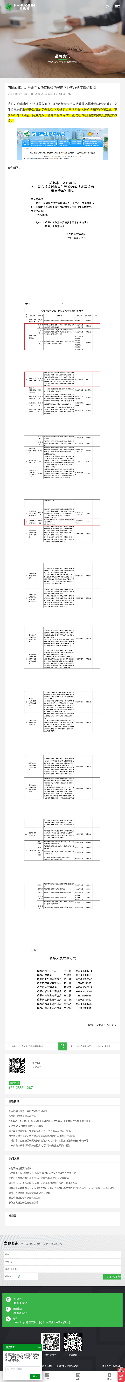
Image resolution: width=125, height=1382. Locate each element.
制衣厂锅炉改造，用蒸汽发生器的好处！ (29, 1111)
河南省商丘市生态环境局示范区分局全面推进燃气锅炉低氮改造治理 (43, 1183)
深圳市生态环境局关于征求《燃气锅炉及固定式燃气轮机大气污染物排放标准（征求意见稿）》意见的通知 (62, 1188)
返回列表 (62, 1046)
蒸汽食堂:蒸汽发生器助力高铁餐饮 (26, 1126)
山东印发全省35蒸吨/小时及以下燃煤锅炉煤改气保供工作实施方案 (42, 1173)
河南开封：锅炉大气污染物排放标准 (27, 1046)
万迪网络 (117, 1366)
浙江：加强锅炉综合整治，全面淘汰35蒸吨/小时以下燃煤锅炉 (95, 1046)
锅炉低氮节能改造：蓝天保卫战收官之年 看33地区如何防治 (39, 1178)
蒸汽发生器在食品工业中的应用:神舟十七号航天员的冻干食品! (40, 1131)
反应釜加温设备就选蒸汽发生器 (25, 1197)
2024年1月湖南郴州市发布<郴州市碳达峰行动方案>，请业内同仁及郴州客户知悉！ (51, 1121)
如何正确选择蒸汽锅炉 (20, 1168)
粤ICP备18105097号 (68, 1366)
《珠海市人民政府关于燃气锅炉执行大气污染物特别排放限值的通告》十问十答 (48, 1140)
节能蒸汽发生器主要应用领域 (23, 1202)
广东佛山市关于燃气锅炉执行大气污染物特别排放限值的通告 (39, 1145)
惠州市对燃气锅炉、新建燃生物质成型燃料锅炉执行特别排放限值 (42, 1135)
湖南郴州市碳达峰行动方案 (22, 1116)
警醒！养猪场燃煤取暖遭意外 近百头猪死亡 (31, 1192)
